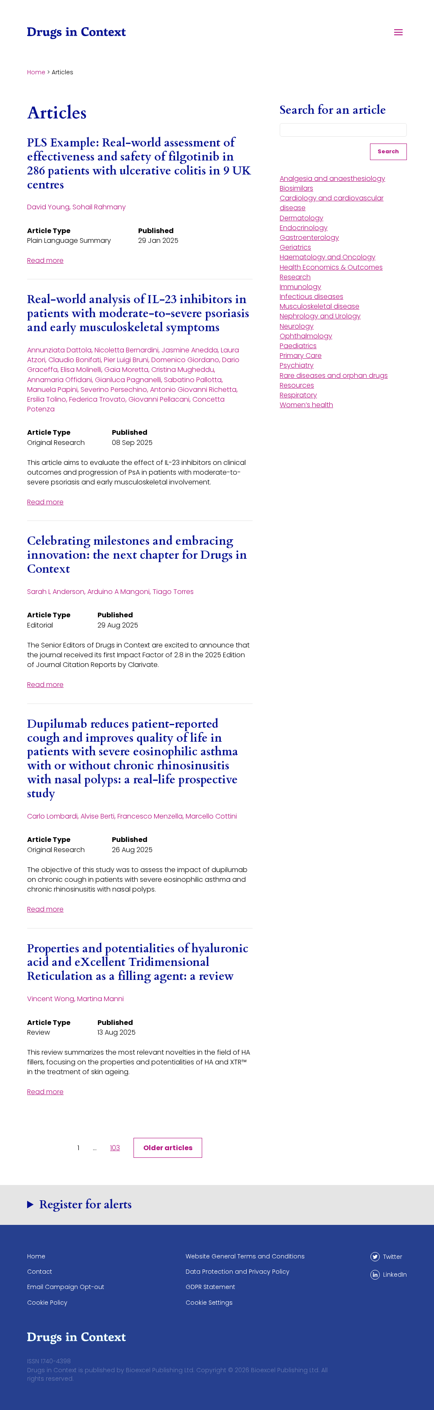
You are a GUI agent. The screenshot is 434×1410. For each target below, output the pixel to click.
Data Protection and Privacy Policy (237, 1271)
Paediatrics (298, 346)
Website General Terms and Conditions (245, 1256)
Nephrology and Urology (320, 316)
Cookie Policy (47, 1302)
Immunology (300, 287)
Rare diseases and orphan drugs (334, 375)
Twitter (392, 1256)
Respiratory (298, 395)
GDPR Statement (210, 1287)
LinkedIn (395, 1274)
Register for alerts (85, 1205)
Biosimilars (296, 188)
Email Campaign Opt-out (65, 1287)
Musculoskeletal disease (319, 306)
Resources (297, 385)
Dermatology (301, 218)
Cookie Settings (209, 1302)
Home (36, 72)
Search (388, 151)
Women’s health (306, 405)
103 (115, 1148)
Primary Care (301, 355)
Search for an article (333, 110)
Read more (45, 260)
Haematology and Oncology (328, 257)
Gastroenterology (309, 237)
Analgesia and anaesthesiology (332, 178)
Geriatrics (295, 247)
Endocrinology (304, 228)
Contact (39, 1271)
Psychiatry (297, 365)
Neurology (297, 326)
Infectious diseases (311, 296)
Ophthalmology (306, 336)
